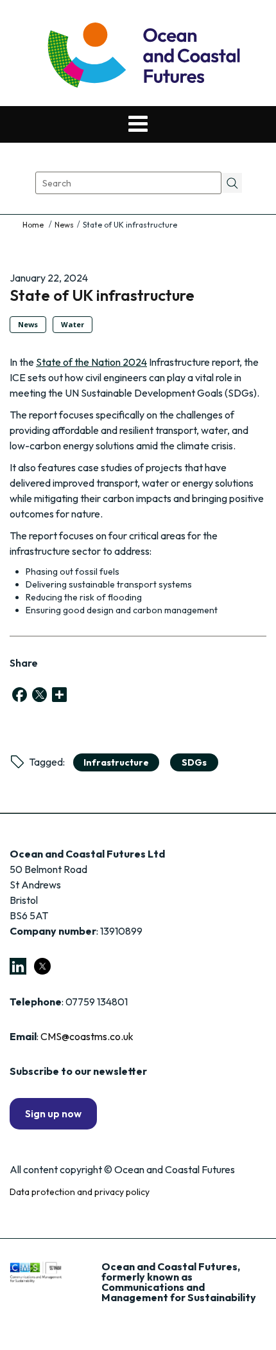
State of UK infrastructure (102, 295)
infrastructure (116, 762)
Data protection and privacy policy (80, 1192)
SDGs (194, 762)
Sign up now (53, 1113)
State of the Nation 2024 (91, 362)
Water (72, 324)
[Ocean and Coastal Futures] (143, 56)
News (64, 225)
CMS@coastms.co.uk (87, 1036)
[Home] (34, 225)
